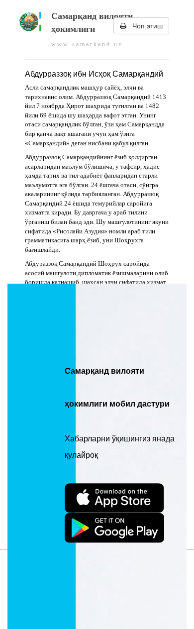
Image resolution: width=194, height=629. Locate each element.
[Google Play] (114, 528)
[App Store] (114, 498)
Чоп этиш (144, 26)
